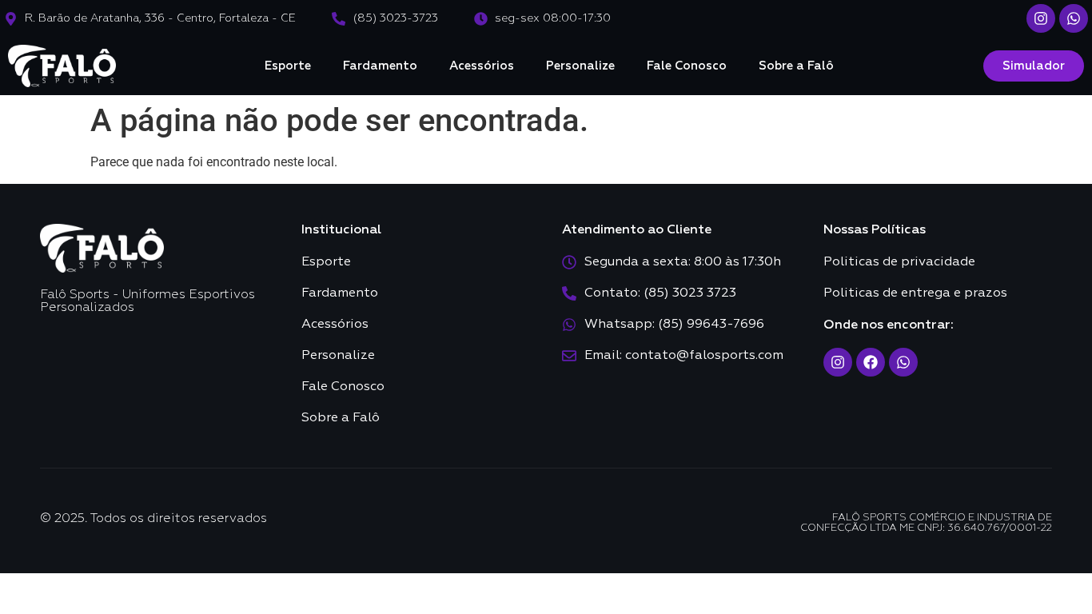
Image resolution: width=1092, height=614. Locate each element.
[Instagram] (1040, 18)
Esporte (288, 66)
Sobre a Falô (796, 66)
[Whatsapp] (1073, 18)
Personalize (580, 66)
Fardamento (380, 66)
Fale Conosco (687, 66)
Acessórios (481, 66)
